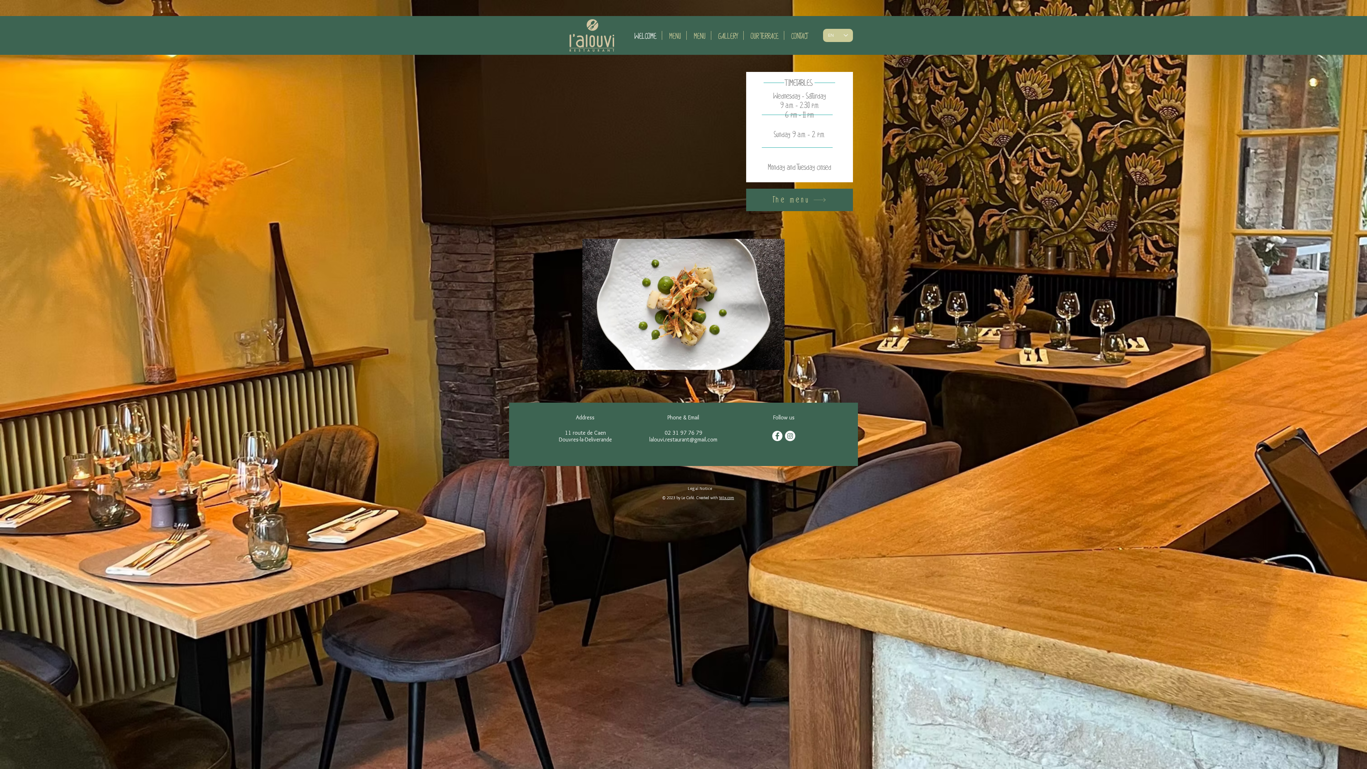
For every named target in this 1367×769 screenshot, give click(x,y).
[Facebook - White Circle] (777, 436)
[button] (683, 304)
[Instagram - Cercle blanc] (790, 436)
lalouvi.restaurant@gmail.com (683, 439)
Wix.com (726, 497)
